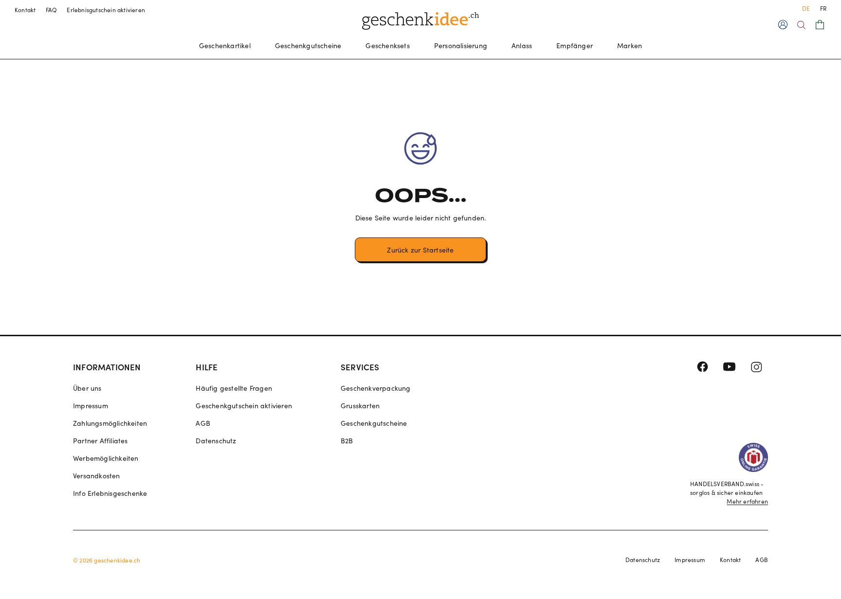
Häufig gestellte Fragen (234, 388)
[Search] (801, 25)
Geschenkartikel (225, 45)
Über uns (87, 388)
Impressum (90, 405)
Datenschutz (216, 440)
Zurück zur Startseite (420, 249)
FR (823, 8)
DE (806, 8)
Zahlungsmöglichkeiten (110, 423)
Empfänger (574, 45)
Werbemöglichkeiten (106, 458)
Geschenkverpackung (376, 388)
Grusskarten (360, 405)
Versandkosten (96, 475)
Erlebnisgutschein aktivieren (106, 10)
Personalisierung (460, 45)
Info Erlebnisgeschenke (110, 493)
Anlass (522, 45)
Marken (629, 45)
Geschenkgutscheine (308, 45)
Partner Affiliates (100, 440)
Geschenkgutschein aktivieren (244, 405)
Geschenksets (387, 45)
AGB (203, 423)
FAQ (51, 10)
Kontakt (25, 10)
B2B (347, 440)
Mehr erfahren (747, 501)
